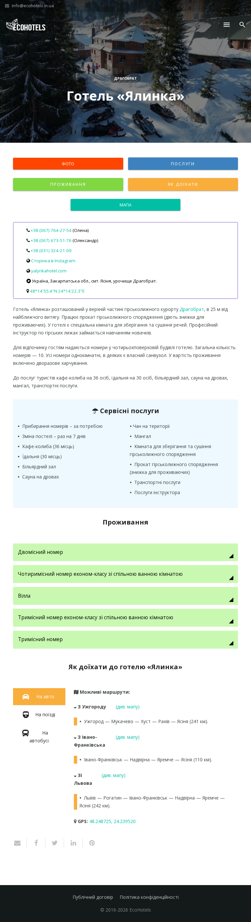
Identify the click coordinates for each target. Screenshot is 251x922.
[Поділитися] (36, 843)
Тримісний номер (40, 639)
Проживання (68, 184)
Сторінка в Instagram (53, 261)
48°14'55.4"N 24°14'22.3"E (57, 291)
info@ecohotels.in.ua (33, 5)
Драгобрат (125, 78)
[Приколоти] (89, 843)
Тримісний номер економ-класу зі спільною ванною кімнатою (95, 617)
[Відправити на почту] (20, 843)
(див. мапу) (128, 707)
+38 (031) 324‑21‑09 (51, 250)
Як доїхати (183, 184)
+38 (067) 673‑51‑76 (51, 240)
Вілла (24, 595)
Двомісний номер (40, 552)
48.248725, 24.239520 (112, 821)
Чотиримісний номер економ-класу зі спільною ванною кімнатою (100, 574)
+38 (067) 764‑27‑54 (51, 230)
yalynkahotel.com (49, 271)
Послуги (183, 164)
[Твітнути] (54, 843)
